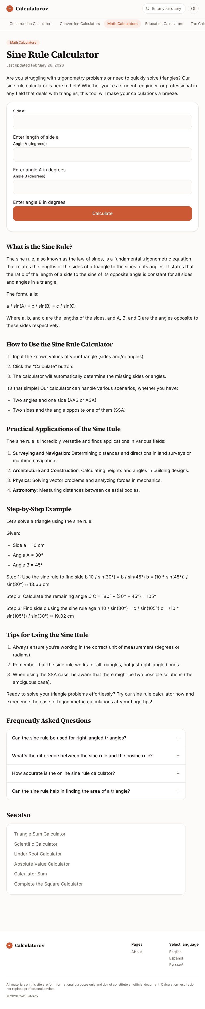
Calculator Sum (30, 873)
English (175, 951)
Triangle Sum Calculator (39, 834)
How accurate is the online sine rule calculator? (63, 773)
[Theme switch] (193, 8)
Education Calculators (164, 23)
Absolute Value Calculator (42, 864)
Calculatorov (31, 8)
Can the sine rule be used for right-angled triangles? (69, 738)
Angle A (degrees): (30, 143)
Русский (176, 964)
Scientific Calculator (35, 844)
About (136, 951)
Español (176, 958)
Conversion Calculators (80, 23)
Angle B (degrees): (29, 176)
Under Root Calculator (38, 854)
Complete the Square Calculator (48, 884)
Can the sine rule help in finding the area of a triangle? (71, 791)
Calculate (102, 213)
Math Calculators (122, 23)
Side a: (19, 111)
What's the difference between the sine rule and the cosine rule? (82, 755)
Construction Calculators (31, 23)
